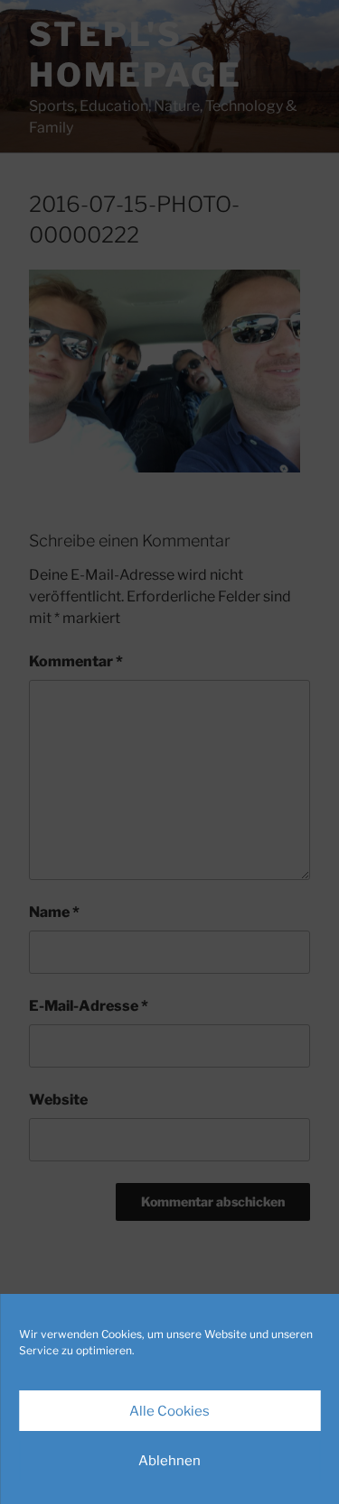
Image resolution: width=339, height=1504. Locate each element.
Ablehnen (169, 1461)
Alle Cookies (169, 1411)
